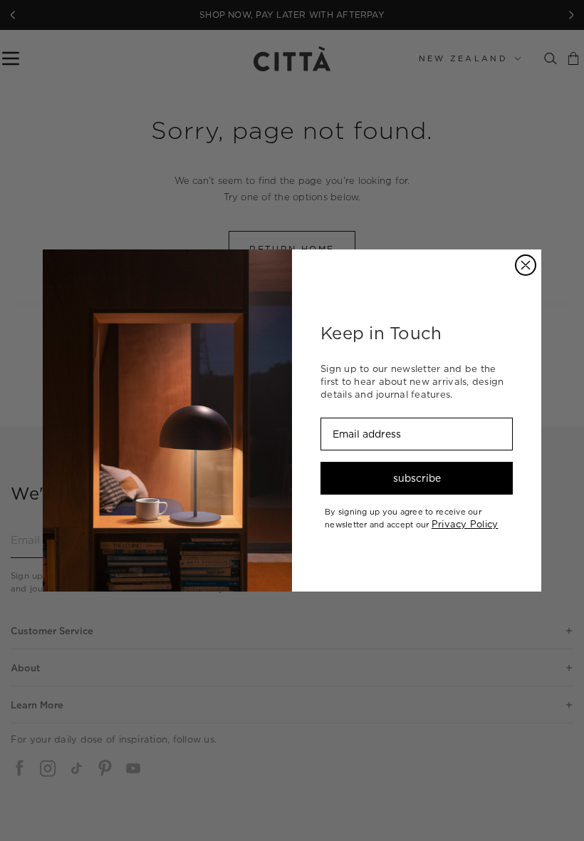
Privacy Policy (465, 523)
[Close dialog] (526, 265)
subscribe (417, 478)
